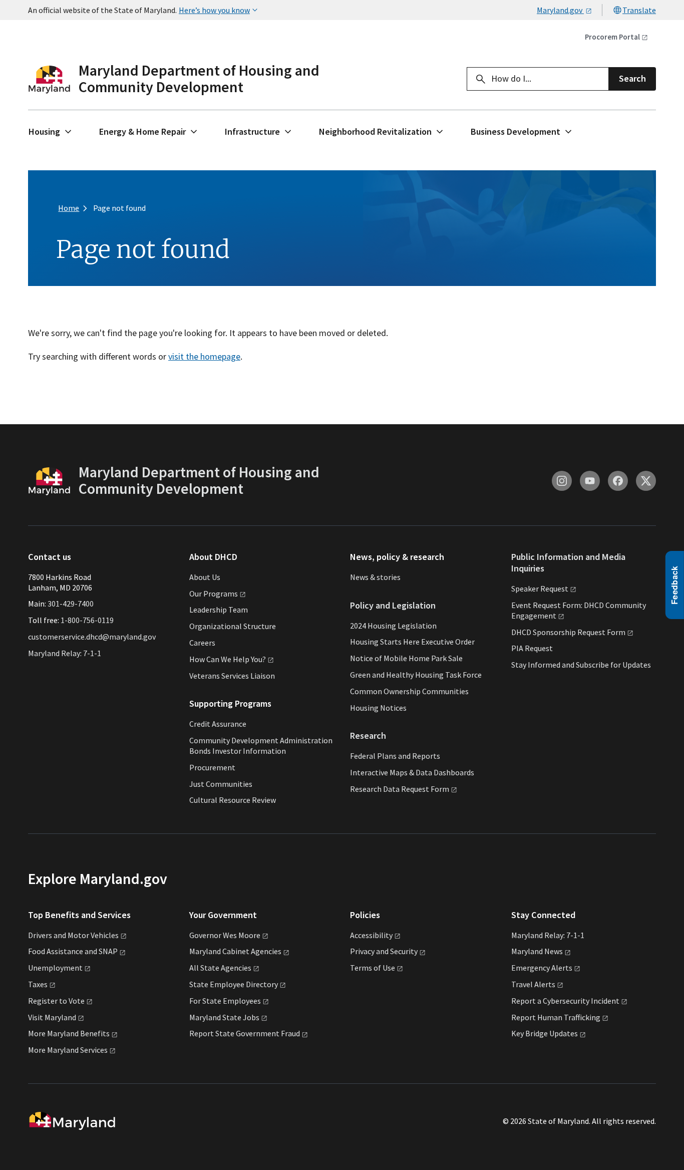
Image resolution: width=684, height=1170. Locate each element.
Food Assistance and (73, 951)
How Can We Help (227, 659)
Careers (202, 643)
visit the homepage (204, 356)
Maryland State (224, 1017)
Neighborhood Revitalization (375, 131)
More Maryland (69, 1033)
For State (225, 1001)
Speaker (539, 588)
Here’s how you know (214, 10)
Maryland (537, 951)
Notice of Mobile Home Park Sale (406, 658)
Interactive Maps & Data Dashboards (412, 772)
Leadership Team (218, 610)
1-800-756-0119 (87, 620)
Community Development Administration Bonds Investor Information (260, 745)
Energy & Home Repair (142, 131)
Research (368, 735)
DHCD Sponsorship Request (568, 632)
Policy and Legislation (393, 605)
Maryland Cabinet (235, 951)
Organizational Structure (232, 626)
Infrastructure (252, 131)
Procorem (612, 37)
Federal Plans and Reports (395, 756)
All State (220, 968)
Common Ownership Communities (409, 691)
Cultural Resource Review (232, 800)
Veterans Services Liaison (232, 676)
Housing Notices (378, 708)
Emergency (541, 968)
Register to (56, 1001)
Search (632, 78)
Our (213, 594)
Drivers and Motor (73, 935)
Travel (533, 984)
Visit (52, 1017)
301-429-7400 (71, 604)
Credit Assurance (217, 724)
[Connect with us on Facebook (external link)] (618, 481)
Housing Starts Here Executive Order (412, 642)
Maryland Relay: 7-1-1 (64, 653)
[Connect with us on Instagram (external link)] (562, 481)
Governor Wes (224, 935)
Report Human (555, 1017)
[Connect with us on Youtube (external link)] (590, 481)
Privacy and (384, 951)
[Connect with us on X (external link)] (646, 481)
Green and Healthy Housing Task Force (416, 675)
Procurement (212, 767)
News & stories (375, 577)
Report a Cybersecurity (565, 1001)
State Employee (233, 984)
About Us (204, 577)
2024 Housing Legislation (393, 626)
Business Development (515, 131)
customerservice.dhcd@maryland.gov (92, 637)
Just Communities (220, 784)
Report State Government (244, 1033)
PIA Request (532, 648)
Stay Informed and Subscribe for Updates (581, 665)
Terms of (372, 968)
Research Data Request (399, 789)
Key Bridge (544, 1033)
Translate (639, 10)
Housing (44, 131)
